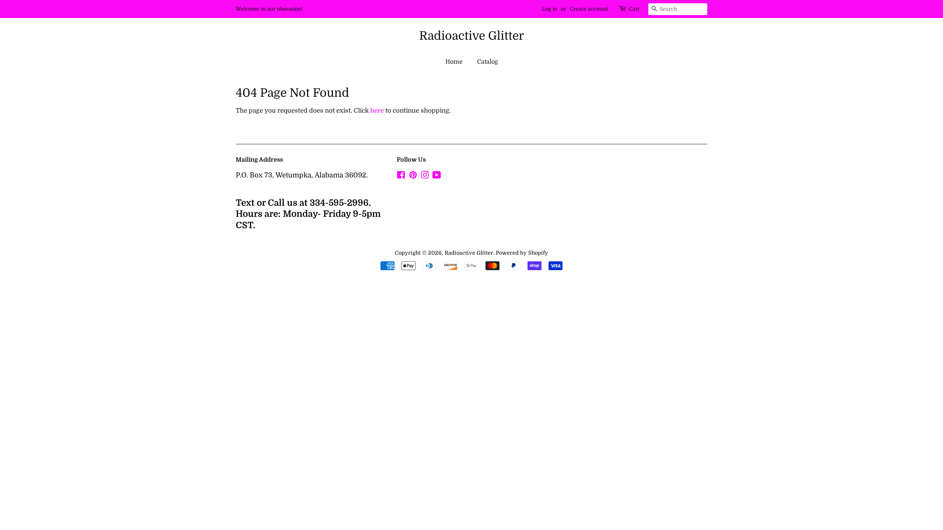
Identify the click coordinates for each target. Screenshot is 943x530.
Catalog (487, 62)
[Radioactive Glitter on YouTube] (436, 176)
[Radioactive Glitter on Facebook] (401, 176)
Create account (589, 9)
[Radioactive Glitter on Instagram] (425, 176)
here (377, 110)
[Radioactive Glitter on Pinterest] (413, 176)
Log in (549, 9)
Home (454, 62)
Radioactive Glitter (471, 36)
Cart (634, 9)
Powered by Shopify (522, 253)
